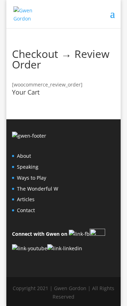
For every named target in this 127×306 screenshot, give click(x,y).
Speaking (27, 166)
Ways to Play (31, 177)
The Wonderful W (37, 188)
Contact (26, 210)
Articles (26, 199)
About (24, 155)
